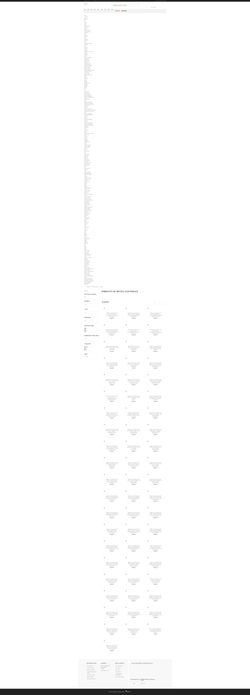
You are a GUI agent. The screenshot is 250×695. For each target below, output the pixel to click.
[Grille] (149, 302)
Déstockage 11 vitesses (88, 51)
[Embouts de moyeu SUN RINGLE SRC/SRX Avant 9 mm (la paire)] (134, 443)
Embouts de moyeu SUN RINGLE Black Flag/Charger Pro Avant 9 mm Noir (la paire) (133, 331)
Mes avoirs (118, 669)
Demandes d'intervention (89, 280)
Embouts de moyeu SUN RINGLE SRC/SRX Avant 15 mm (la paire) (112, 464)
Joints (85, 117)
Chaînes (85, 48)
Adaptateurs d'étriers (88, 65)
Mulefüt (85, 235)
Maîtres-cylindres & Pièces (89, 70)
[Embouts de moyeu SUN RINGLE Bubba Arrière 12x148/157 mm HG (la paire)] (155, 526)
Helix (85, 231)
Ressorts (86, 120)
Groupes (86, 32)
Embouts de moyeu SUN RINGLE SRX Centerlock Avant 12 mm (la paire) (133, 597)
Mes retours (118, 667)
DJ (84, 21)
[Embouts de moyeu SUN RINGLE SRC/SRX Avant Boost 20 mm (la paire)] (112, 476)
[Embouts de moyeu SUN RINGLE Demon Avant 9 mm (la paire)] (112, 343)
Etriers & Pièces (87, 66)
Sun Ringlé (86, 218)
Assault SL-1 (86, 222)
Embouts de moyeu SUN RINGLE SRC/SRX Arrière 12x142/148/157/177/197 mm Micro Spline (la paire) (155, 514)
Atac (85, 149)
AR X (85, 166)
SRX (85, 246)
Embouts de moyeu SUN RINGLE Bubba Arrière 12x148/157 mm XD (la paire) (111, 547)
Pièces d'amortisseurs (88, 124)
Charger (85, 223)
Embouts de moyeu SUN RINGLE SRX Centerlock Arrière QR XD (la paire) (112, 613)
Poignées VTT (87, 212)
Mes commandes (119, 665)
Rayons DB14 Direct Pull (89, 269)
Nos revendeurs (90, 665)
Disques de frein (87, 68)
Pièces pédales (87, 30)
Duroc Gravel (86, 250)
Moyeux (85, 183)
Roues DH (86, 161)
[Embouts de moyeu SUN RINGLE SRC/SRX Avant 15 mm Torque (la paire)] (134, 459)
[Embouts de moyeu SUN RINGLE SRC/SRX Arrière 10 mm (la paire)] (134, 476)
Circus (85, 79)
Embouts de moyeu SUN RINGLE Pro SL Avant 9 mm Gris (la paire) (155, 414)
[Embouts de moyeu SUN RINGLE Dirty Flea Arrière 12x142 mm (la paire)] (155, 376)
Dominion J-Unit (87, 63)
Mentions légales (90, 676)
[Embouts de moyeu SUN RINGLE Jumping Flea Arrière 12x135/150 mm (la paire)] (112, 409)
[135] (85, 330)
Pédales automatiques (88, 207)
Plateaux (86, 50)
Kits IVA (85, 107)
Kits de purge (86, 73)
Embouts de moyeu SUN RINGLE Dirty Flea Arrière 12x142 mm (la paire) (155, 380)
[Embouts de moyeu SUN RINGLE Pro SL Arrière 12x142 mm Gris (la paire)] (112, 443)
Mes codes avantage (120, 676)
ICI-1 (85, 232)
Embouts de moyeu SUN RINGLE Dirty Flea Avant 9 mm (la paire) (133, 364)
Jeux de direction (87, 204)
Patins (85, 184)
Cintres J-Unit (86, 147)
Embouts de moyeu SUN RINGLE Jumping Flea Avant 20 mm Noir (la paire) (155, 397)
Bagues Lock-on (87, 214)
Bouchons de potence (88, 194)
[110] (85, 329)
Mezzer (85, 87)
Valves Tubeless (87, 190)
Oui (85, 297)
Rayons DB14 (87, 267)
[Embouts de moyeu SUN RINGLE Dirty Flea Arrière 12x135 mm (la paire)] (134, 376)
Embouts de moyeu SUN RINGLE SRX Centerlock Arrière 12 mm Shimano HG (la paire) (133, 614)
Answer (85, 17)
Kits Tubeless (87, 262)
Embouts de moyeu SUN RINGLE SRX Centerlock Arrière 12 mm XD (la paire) (155, 613)
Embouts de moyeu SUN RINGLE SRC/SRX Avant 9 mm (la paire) (133, 447)
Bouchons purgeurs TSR (89, 104)
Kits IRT (85, 106)
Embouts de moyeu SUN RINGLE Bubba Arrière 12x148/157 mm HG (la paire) (155, 530)
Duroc (85, 225)
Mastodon (86, 85)
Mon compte (153, 7)
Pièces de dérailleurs (88, 43)
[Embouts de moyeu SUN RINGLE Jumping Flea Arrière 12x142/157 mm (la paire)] (134, 409)
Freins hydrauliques (88, 57)
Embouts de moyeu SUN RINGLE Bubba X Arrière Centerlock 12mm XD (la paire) (155, 564)
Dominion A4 (86, 59)
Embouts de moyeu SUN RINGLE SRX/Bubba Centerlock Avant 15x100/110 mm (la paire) (155, 580)
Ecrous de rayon (87, 179)
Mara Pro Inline (87, 93)
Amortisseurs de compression (90, 110)
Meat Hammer (87, 141)
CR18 (85, 224)
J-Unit (85, 142)
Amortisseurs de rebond (88, 111)
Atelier (85, 277)
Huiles (85, 135)
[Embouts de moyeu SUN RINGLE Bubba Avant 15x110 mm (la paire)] (112, 526)
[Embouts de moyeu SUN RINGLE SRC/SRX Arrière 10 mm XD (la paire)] (155, 476)
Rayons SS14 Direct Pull (89, 271)
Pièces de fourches (88, 108)
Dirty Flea (86, 243)
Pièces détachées (87, 64)
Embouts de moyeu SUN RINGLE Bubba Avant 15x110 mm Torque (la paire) (112, 647)
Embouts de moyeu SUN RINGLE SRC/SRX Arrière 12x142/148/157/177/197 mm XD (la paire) (112, 514)
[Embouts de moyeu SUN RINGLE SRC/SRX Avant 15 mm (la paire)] (112, 459)
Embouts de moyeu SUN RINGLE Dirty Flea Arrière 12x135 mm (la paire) (133, 380)
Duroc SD (86, 228)
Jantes (85, 182)
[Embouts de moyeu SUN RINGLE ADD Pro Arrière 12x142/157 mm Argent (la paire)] (112, 326)
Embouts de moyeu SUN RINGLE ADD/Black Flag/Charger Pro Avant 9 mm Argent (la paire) (111, 314)
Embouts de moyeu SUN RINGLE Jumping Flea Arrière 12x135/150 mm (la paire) (112, 414)
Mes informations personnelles (119, 674)
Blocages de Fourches (88, 103)
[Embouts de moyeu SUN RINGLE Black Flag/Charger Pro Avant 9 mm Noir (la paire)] (134, 326)
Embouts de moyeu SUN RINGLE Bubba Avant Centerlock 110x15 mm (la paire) (155, 547)
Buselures (86, 126)
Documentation (87, 283)
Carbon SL (86, 27)
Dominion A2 (86, 58)
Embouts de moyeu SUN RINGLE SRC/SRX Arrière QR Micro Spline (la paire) (112, 497)
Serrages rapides (87, 188)
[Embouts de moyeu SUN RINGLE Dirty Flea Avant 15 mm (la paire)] (112, 376)
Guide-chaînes (87, 203)
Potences (86, 18)
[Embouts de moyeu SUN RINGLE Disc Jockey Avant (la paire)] (134, 393)
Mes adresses (118, 671)
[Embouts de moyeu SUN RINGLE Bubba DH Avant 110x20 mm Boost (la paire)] (134, 526)
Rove (85, 22)
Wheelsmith (86, 265)
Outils (85, 76)
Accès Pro (86, 284)
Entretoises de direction (88, 200)
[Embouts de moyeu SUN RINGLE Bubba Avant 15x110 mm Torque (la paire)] (112, 642)
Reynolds (86, 155)
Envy (85, 229)
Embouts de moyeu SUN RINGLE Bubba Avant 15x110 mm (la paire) (112, 530)
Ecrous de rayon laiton (88, 276)
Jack (85, 100)
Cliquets (85, 176)
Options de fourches (88, 101)
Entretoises (86, 127)
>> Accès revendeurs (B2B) (160, 0)
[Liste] (151, 302)
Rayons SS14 (87, 270)
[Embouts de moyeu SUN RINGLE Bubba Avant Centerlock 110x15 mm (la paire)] (155, 542)
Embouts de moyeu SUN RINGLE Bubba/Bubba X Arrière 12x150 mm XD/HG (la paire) (134, 580)
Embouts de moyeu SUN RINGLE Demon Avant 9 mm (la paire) (111, 347)
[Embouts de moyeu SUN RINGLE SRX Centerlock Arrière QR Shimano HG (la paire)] (155, 592)
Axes (85, 112)
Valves (85, 132)
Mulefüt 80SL (86, 253)
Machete (86, 82)
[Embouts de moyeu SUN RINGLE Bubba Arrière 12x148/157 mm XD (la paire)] (112, 542)
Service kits (86, 72)
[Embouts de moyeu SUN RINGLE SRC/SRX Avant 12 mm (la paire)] (155, 443)
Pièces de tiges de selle (88, 133)
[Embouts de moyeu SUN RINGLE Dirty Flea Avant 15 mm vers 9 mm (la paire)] (155, 359)
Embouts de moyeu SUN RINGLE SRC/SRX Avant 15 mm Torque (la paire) (134, 464)
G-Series (86, 169)
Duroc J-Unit (86, 226)
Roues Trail (86, 159)
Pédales (85, 29)
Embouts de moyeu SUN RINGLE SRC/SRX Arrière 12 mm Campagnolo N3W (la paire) (133, 514)
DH (84, 20)
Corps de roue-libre (87, 177)
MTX (85, 236)
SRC (85, 245)
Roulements (86, 187)
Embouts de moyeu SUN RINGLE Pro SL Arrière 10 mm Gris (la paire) (155, 430)
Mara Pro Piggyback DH (88, 97)
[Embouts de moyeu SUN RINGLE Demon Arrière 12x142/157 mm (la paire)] (112, 359)
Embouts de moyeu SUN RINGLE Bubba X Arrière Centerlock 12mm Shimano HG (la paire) (133, 564)
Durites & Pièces (87, 69)
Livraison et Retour (90, 667)
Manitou (85, 77)
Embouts (86, 180)
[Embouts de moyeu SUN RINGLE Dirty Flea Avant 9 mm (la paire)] (134, 359)
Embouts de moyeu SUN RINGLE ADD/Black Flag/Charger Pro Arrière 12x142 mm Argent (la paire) (155, 315)
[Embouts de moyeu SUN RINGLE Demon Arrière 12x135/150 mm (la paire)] (155, 343)
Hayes (85, 56)
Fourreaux (86, 115)
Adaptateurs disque (88, 174)
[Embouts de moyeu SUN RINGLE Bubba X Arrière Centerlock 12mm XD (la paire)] (155, 559)
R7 (84, 89)
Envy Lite (86, 230)
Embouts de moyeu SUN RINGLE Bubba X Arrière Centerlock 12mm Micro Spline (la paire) (112, 564)
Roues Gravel (86, 168)
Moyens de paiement (91, 669)
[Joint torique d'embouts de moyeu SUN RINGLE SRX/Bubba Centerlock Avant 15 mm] (155, 625)
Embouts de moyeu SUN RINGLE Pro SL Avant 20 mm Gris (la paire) (133, 430)
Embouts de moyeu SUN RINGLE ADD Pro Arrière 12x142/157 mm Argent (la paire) (112, 331)
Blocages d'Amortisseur (88, 125)
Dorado (85, 80)
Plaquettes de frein (87, 71)
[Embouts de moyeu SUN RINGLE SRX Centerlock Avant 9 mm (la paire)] (112, 592)
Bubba (85, 240)
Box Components (87, 31)
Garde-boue (86, 202)
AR (84, 167)
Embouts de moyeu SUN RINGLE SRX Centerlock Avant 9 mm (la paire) (112, 597)
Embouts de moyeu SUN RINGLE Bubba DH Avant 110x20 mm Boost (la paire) (133, 530)
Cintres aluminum (87, 145)
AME (85, 24)
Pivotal (85, 28)
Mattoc (85, 86)
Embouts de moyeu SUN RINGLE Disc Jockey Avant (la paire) (133, 397)
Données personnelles (91, 678)
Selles (85, 216)
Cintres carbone (87, 146)
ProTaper (86, 139)
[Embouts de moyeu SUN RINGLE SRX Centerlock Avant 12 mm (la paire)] (134, 592)
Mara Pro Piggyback (88, 96)
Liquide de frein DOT (88, 75)
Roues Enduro (87, 160)
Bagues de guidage (88, 113)
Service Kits (86, 134)
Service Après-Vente (88, 281)
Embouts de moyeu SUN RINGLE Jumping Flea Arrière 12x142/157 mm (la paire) (133, 414)
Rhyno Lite (86, 237)
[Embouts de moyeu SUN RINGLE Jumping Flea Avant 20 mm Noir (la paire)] (155, 393)
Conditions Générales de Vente (91, 672)
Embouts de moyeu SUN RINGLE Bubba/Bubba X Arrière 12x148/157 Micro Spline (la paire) (134, 547)
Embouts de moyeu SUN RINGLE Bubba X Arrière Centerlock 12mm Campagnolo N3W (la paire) (112, 581)
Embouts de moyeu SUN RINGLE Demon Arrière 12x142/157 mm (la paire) (112, 364)
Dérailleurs (86, 39)
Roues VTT (86, 156)
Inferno (85, 233)
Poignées (86, 140)
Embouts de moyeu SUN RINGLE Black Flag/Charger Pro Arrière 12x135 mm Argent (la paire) (155, 332)
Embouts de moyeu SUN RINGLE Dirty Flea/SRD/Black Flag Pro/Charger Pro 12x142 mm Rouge (112, 398)
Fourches (86, 78)
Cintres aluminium (87, 196)
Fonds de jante (87, 181)
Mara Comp (86, 92)
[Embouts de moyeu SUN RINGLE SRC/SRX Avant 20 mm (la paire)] (155, 459)
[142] (85, 331)
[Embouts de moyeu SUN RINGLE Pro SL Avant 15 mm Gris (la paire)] (112, 426)
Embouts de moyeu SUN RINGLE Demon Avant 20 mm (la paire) (133, 347)
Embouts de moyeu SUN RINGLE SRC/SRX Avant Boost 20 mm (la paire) (112, 480)
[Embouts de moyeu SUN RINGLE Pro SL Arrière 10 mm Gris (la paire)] (155, 426)
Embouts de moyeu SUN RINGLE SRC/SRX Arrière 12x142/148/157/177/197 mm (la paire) (155, 497)
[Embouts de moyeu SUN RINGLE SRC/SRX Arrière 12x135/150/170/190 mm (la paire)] (134, 492)
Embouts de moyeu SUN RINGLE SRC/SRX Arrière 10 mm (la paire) (133, 480)
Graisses (86, 136)
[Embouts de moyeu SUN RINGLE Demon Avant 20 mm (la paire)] (134, 343)
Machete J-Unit (87, 83)
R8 (84, 90)
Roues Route (86, 163)
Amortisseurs (86, 91)
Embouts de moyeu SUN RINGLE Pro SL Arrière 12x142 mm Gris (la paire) (112, 447)
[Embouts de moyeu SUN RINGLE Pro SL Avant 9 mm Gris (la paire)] (155, 409)
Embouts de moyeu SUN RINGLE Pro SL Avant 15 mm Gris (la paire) (111, 430)
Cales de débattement (88, 114)
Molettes (86, 118)
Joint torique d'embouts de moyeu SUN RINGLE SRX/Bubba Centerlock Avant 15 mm (155, 630)
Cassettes (86, 44)
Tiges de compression (88, 122)
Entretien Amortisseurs (88, 279)
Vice (85, 153)
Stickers (85, 55)
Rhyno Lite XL (87, 238)
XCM (85, 23)
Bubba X (86, 242)
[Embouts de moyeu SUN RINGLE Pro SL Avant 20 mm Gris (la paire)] (134, 426)
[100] (85, 328)
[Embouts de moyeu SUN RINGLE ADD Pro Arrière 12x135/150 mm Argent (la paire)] (134, 310)
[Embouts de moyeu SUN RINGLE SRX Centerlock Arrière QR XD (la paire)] (112, 609)
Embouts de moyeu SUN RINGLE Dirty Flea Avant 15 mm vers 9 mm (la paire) (155, 364)
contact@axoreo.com (105, 670)
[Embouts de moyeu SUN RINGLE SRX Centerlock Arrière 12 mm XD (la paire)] (155, 609)
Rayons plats (86, 273)
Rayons (85, 186)
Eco (85, 244)
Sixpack (85, 193)
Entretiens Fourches (88, 278)
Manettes (86, 36)
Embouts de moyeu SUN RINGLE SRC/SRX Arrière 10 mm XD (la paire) (155, 480)
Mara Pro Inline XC (87, 94)
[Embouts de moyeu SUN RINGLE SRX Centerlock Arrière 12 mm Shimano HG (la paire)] (134, 609)
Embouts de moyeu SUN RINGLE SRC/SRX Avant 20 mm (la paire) (155, 464)
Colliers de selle (87, 198)
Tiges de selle (87, 25)
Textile (85, 52)
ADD (85, 221)
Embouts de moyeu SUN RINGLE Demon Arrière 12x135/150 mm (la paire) (155, 347)
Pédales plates (87, 208)
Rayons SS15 (87, 272)
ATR (85, 170)
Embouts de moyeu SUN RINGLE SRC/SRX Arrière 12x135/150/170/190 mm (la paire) (133, 497)
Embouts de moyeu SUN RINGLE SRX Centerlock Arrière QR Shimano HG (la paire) (155, 597)
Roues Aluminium (87, 162)
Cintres (85, 143)
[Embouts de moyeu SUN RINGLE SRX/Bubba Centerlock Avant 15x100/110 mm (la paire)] (155, 575)
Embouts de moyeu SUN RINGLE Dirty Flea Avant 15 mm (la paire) (111, 380)
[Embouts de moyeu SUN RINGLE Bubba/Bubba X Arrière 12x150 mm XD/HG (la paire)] (134, 575)
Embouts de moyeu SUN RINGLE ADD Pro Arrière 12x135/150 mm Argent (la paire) (133, 314)
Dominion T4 (86, 62)
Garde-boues (86, 105)
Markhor (85, 84)
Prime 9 (85, 35)
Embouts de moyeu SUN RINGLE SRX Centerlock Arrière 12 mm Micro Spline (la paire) (112, 630)
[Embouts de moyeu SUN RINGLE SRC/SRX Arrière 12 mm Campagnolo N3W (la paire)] (134, 509)
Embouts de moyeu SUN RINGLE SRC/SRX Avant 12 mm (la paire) (155, 447)
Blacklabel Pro (87, 165)
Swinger (85, 98)
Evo (85, 152)
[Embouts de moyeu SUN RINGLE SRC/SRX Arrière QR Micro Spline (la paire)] (112, 492)
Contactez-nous (87, 0)
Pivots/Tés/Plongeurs (88, 119)
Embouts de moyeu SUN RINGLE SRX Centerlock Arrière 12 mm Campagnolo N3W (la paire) (133, 631)
